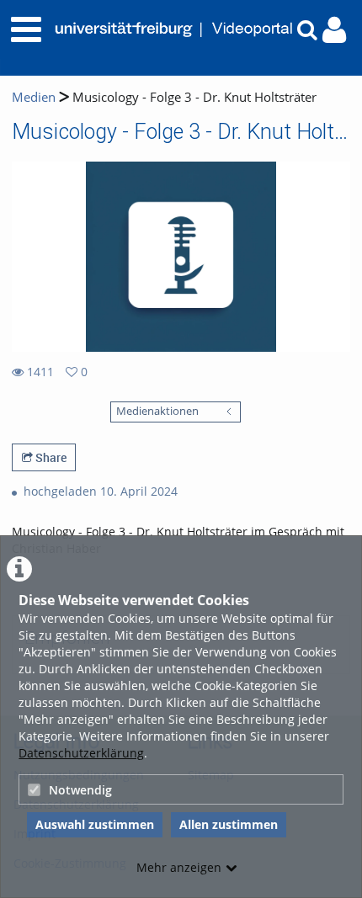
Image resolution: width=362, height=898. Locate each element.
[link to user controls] (334, 29)
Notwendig (80, 790)
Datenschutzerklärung (81, 753)
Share (50, 457)
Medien (34, 97)
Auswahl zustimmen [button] (94, 824)
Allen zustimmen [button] (228, 824)
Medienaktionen (157, 411)
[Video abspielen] (181, 257)
